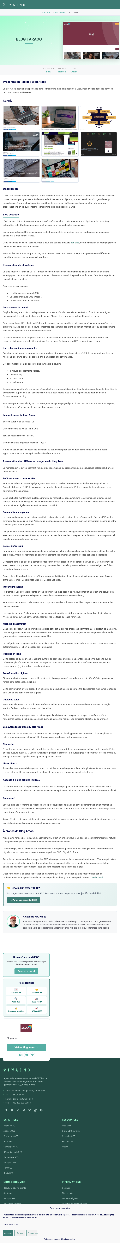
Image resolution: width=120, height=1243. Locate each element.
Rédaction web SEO (16, 1009)
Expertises (11, 1119)
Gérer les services (11, 1224)
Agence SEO (47, 12)
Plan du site (67, 1193)
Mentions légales (68, 1239)
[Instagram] (17, 1110)
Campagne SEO (16, 991)
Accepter (8, 1233)
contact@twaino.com (23, 1099)
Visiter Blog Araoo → (26, 1047)
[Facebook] (41, 1110)
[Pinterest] (23, 1110)
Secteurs (8, 1193)
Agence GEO (9, 1131)
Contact (66, 1188)
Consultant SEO (37, 991)
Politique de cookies (52, 1239)
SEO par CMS (37, 1009)
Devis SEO (8, 1173)
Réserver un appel (26, 971)
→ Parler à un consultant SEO (23, 900)
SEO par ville (9, 1198)
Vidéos (65, 1146)
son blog (75, 242)
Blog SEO (66, 1125)
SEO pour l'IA (37, 1000)
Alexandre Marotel (12, 1203)
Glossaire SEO (68, 1136)
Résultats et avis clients (15, 1188)
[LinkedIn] (6, 1110)
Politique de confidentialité (74, 1203)
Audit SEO (16, 1000)
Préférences (32, 1233)
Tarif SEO (8, 1168)
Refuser (20, 1233)
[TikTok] (35, 1110)
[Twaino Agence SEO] (17, 1069)
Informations (71, 1182)
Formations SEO (11, 1157)
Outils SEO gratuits (71, 1131)
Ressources (60, 12)
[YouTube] (12, 1110)
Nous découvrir (14, 1182)
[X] (29, 1110)
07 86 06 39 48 (17, 1094)
